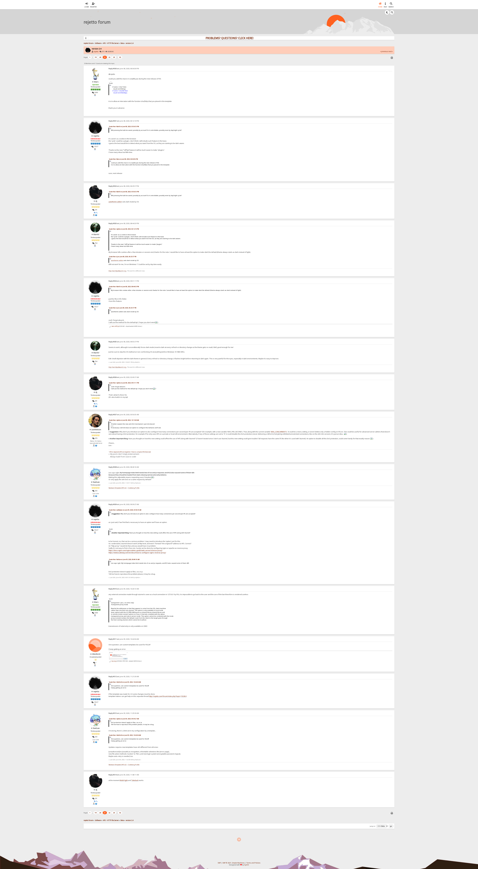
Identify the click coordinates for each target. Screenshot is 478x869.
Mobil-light (124, 780)
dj (96, 201)
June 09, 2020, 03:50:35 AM (124, 415)
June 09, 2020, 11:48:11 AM (124, 775)
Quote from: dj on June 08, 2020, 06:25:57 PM (122, 256)
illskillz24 (96, 654)
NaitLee (96, 482)
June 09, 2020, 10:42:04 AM (124, 639)
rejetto (95, 51)
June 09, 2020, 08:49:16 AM (124, 467)
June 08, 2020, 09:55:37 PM (124, 342)
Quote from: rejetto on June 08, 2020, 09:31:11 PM (124, 383)
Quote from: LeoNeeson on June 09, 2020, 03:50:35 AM (125, 510)
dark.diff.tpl (115, 326)
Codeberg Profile (133, 488)
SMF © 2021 (226, 863)
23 (114, 57)
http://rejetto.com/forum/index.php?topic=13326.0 (167, 696)
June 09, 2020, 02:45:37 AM (124, 377)
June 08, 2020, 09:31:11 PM (124, 281)
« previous (384, 51)
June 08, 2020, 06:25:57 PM (124, 186)
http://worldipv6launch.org (117, 271)
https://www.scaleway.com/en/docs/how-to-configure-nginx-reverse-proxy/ (137, 552)
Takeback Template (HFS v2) (117, 488)
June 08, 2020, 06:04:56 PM (124, 69)
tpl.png (113, 661)
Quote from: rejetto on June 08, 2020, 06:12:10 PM (124, 229)
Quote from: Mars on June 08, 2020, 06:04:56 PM (123, 159)
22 (109, 57)
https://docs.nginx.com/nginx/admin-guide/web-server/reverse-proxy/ (135, 550)
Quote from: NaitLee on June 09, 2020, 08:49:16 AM (124, 559)
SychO (246, 865)
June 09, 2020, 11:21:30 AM (124, 676)
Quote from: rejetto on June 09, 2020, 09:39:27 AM (124, 719)
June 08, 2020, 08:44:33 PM (124, 223)
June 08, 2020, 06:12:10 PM (124, 121)
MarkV (96, 234)
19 (95, 57)
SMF (219, 863)
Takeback (135, 780)
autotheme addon (115, 202)
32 (120, 57)
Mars (96, 81)
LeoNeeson (96, 429)
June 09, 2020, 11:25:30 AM (124, 713)
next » (390, 51)
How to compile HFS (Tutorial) (141, 452)
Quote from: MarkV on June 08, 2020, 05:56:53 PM (124, 126)
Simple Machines (238, 863)
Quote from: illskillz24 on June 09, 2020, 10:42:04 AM (125, 682)
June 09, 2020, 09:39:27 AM (124, 504)
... (92, 57)
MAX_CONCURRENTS (279, 432)
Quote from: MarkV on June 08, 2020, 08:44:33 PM (124, 286)
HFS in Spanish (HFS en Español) (119, 452)
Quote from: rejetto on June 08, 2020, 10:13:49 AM (124, 420)
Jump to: (372, 826)
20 (100, 57)
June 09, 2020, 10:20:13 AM (124, 589)
